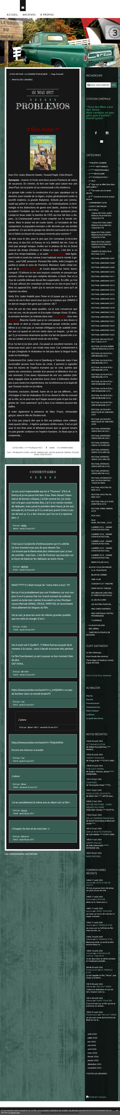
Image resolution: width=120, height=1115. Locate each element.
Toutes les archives (96, 1074)
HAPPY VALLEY (94, 843)
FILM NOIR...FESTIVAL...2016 (101, 521)
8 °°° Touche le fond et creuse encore (100, 198)
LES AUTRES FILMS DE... (101, 604)
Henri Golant (92, 711)
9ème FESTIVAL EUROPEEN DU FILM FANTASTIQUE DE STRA (101, 244)
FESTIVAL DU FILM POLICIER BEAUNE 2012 (102, 354)
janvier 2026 (93, 1060)
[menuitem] (12, 14)
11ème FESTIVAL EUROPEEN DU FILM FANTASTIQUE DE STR (102, 225)
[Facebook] (96, 133)
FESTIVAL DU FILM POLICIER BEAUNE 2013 (102, 361)
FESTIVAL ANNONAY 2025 (103, 335)
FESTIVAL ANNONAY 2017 (103, 303)
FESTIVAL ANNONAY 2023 (103, 326)
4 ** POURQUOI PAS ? (34, 448)
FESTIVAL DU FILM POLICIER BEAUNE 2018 (102, 368)
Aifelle (23, 525)
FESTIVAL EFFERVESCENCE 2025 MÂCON (100, 458)
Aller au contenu (10, 2)
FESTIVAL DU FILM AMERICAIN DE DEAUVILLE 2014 (102, 347)
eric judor (49, 452)
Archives (29, 14)
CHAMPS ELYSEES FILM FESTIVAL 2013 (101, 252)
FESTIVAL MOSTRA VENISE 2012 (101, 488)
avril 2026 (92, 1049)
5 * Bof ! (92, 181)
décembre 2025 (94, 1064)
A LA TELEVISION (99, 570)
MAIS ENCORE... (94, 856)
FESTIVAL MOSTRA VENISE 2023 (101, 495)
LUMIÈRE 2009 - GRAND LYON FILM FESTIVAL (101, 542)
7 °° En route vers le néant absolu (98, 191)
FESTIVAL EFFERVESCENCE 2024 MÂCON (100, 451)
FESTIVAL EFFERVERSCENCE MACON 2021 (101, 430)
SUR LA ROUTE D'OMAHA (99, 831)
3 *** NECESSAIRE (97, 174)
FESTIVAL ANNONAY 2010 (103, 272)
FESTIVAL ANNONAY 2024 (103, 330)
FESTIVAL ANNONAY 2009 (103, 267)
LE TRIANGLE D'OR (95, 744)
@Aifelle (24, 567)
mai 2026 (92, 1045)
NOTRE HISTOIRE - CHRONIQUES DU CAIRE (99, 805)
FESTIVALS (93, 210)
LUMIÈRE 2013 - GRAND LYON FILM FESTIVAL (101, 549)
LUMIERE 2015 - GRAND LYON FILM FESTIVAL (101, 528)
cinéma (40, 452)
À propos (47, 14)
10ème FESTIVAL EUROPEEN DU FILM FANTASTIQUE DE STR (102, 215)
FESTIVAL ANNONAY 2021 (103, 321)
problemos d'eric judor (24, 452)
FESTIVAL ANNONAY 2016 (103, 299)
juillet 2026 (92, 1038)
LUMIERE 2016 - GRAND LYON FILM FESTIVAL (101, 535)
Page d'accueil (57, 74)
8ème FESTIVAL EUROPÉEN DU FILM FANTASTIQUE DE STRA (101, 235)
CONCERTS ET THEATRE (102, 584)
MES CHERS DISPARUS (101, 609)
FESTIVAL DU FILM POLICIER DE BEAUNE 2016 (102, 396)
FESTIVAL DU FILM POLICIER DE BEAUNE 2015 (102, 389)
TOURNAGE (96, 620)
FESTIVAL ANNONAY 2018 (103, 308)
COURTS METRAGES (98, 206)
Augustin (13, 320)
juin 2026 (92, 1042)
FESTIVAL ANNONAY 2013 (103, 285)
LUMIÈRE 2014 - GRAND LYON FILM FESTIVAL (101, 556)
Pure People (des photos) (97, 656)
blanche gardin (63, 452)
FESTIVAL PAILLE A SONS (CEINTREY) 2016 (102, 502)
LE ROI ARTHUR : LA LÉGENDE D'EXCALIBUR (28, 74)
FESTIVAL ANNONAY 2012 (103, 281)
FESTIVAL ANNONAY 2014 (103, 290)
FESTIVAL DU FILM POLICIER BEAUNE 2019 (102, 375)
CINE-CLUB (96, 579)
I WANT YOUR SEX (95, 758)
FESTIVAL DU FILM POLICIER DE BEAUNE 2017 (102, 403)
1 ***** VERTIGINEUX (98, 166)
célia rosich (46, 454)
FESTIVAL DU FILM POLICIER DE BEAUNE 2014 (102, 382)
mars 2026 (92, 1053)
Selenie (89, 939)
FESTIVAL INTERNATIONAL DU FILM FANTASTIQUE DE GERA (101, 480)
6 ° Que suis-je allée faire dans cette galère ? (100, 185)
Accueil (12, 14)
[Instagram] (107, 133)
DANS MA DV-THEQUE (101, 588)
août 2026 (92, 1034)
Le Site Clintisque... (94, 653)
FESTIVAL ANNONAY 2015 (103, 294)
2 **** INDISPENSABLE (99, 170)
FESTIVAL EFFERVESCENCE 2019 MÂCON (100, 444)
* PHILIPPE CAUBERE (98, 163)
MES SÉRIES (94, 629)
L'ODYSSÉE (91, 782)
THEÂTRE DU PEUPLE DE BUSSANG (98, 633)
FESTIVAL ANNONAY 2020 (103, 317)
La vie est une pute (97, 625)
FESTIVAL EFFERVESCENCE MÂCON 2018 (100, 465)
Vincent (89, 953)
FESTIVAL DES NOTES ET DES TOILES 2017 (102, 340)
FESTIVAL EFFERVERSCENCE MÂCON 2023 (101, 437)
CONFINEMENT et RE (98, 203)
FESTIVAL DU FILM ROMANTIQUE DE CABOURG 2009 (102, 421)
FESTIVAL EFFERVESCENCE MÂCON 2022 (100, 472)
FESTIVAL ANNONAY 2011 (103, 276)
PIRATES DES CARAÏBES (22, 80)
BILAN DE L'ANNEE (99, 575)
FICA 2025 (95, 515)
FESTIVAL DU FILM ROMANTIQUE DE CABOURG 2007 (102, 412)
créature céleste (29, 269)
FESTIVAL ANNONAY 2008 (103, 263)
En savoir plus (14, 1113)
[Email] (23, 5)
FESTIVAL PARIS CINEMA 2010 (102, 509)
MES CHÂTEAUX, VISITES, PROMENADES (102, 614)
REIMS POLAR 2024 (100, 562)
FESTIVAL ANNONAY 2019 (103, 312)
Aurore (24, 810)
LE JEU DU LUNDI (98, 600)
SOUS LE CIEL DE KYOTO (98, 793)
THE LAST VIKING (95, 769)
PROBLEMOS (43, 106)
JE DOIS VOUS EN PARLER (100, 567)
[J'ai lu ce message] (117, 1110)
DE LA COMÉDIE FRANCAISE (100, 818)
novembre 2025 (95, 1068)
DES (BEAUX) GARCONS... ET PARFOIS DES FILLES (102, 594)
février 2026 (93, 1057)
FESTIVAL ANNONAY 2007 (103, 258)
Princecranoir (91, 970)
